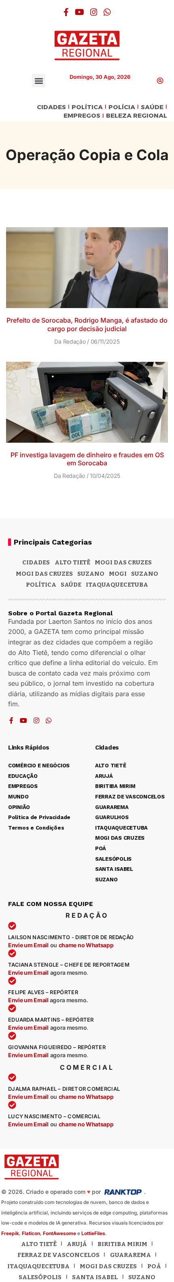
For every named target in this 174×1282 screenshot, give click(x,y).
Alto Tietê (72, 562)
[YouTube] (79, 12)
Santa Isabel (95, 1277)
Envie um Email (28, 945)
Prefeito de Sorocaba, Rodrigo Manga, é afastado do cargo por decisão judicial (87, 324)
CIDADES (51, 107)
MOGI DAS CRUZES (123, 562)
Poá (154, 1266)
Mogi (118, 573)
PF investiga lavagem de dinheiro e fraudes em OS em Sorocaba (87, 459)
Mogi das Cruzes (44, 573)
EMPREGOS (82, 115)
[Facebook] (66, 12)
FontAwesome (59, 1233)
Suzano (90, 573)
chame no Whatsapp (86, 945)
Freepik (10, 1233)
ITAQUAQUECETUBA (117, 584)
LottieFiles (93, 1233)
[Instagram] (94, 12)
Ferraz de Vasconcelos (58, 1255)
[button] (38, 80)
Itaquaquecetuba (38, 1266)
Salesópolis (40, 1277)
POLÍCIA (121, 107)
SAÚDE (152, 107)
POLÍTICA (87, 107)
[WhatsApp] (107, 12)
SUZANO (144, 573)
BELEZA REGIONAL (136, 115)
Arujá (77, 1244)
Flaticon (31, 1233)
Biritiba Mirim (122, 1244)
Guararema (130, 1255)
